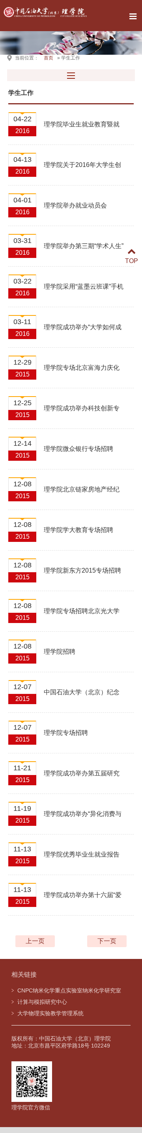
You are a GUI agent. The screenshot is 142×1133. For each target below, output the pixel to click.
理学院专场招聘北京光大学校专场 (82, 615)
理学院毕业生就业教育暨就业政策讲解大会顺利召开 (82, 129)
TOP (131, 261)
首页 (48, 58)
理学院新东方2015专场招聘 (82, 570)
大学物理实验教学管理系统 (50, 1013)
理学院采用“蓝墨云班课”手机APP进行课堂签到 (83, 291)
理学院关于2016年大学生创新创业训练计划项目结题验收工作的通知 (82, 169)
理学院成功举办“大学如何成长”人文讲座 (82, 331)
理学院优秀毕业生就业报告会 (82, 859)
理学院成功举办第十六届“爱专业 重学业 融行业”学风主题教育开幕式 (84, 899)
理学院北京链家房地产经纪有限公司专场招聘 (82, 494)
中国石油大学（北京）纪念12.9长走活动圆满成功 (82, 697)
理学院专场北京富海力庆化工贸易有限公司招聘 (82, 372)
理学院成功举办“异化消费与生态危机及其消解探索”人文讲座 (82, 818)
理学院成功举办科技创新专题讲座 (82, 413)
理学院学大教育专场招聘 (78, 530)
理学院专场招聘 (66, 732)
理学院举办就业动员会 (75, 205)
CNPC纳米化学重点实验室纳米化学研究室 (69, 990)
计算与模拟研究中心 (42, 1002)
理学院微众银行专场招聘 (78, 448)
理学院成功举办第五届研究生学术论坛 (82, 778)
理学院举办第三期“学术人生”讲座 (83, 250)
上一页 (35, 941)
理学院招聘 (59, 651)
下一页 (106, 941)
